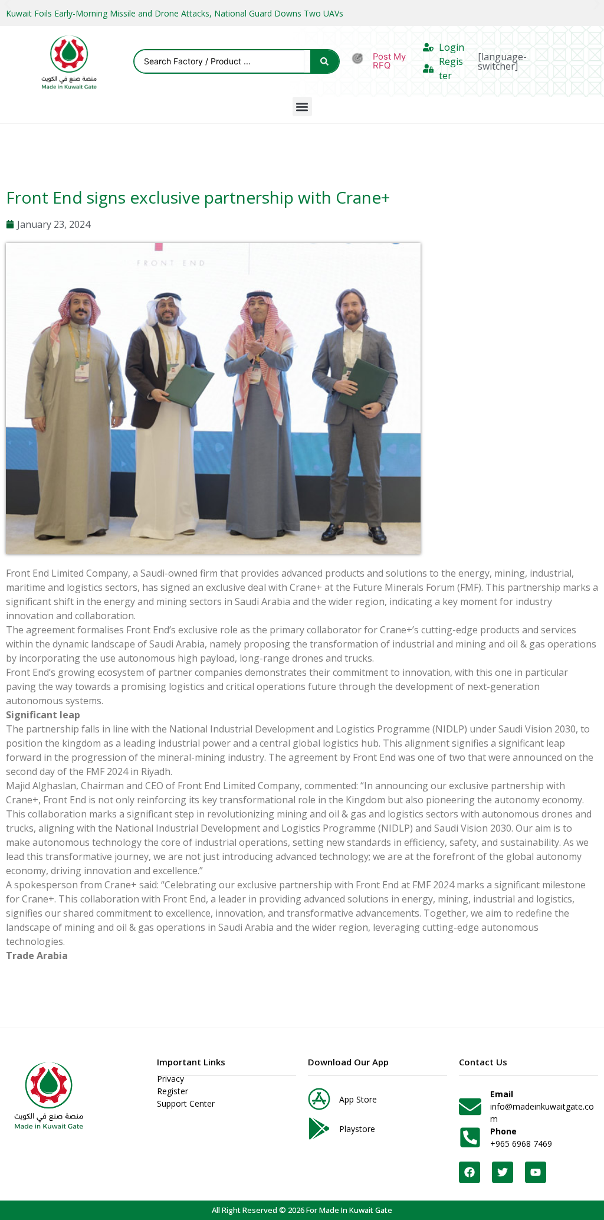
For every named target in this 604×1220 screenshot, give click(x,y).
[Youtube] (535, 1172)
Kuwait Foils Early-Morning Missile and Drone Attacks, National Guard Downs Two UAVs (174, 13)
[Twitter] (502, 1172)
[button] (302, 106)
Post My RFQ (389, 61)
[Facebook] (469, 1172)
